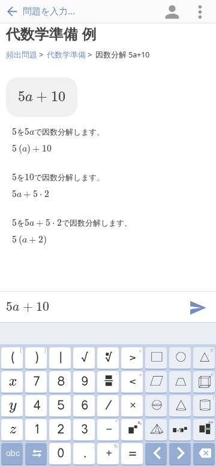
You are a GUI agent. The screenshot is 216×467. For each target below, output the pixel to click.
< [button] (135, 380)
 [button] (108, 358)
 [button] (156, 430)
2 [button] (60, 430)
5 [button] (60, 406)
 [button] (206, 428)
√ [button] (84, 358)
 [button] (156, 358)
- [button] (111, 428)
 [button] (180, 382)
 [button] (36, 454)
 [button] (156, 454)
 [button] (156, 406)
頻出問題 (21, 54)
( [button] (16, 356)
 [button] (205, 380)
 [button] (134, 428)
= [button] (132, 454)
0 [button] (60, 454)
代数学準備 (66, 54)
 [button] (206, 404)
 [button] (180, 406)
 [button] (12, 430)
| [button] (60, 358)
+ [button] (111, 452)
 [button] (12, 454)
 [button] (110, 380)
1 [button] (36, 430)
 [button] (156, 382)
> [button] (135, 356)
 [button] (180, 454)
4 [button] (36, 406)
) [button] (40, 356)
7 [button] (36, 382)
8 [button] (60, 382)
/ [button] (108, 406)
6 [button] (84, 406)
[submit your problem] (197, 306)
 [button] (12, 406)
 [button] (12, 382)
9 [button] (84, 382)
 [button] (204, 454)
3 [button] (84, 430)
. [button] (88, 452)
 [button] (206, 356)
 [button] (180, 358)
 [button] (180, 430)
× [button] (132, 406)
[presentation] (41, 97)
